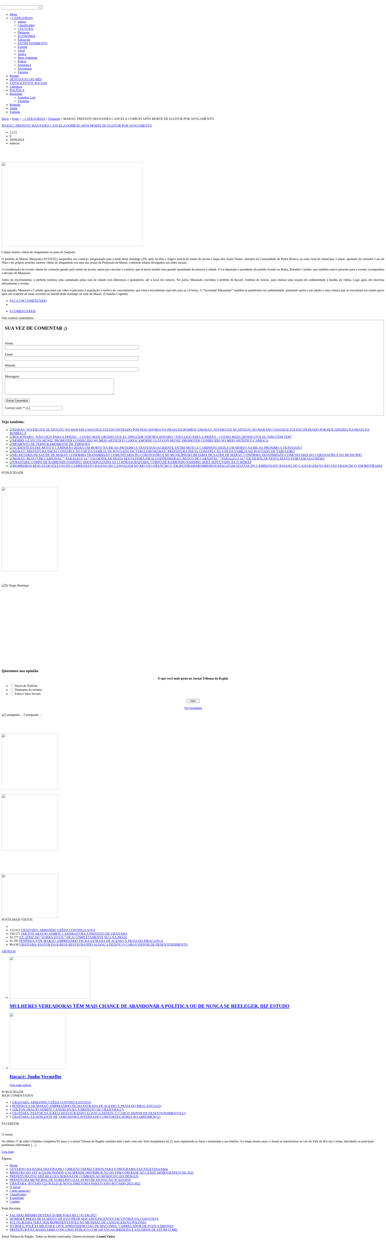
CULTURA (25, 29)
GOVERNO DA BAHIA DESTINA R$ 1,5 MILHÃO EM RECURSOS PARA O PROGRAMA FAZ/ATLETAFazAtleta (89, 1169)
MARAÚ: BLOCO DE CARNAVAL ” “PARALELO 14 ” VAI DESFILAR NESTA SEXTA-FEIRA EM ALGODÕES (246, 458)
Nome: (9, 343)
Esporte (22, 47)
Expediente (17, 1198)
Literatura (16, 86)
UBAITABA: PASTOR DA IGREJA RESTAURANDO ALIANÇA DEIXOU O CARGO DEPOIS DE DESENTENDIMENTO (103, 944)
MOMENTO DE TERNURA (70, 444)
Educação (24, 39)
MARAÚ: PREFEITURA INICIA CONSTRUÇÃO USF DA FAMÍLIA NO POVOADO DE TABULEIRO (224, 451)
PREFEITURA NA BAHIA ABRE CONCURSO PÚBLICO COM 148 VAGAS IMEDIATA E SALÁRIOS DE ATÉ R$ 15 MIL (94, 1229)
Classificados (26, 25)
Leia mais (8, 1151)
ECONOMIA (26, 36)
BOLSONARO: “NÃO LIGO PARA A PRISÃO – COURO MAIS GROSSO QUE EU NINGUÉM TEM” (222, 437)
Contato (15, 1201)
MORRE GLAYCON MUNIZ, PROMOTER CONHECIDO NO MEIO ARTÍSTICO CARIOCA (204, 440)
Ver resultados (193, 708)
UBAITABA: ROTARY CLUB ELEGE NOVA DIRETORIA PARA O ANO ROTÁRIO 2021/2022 (75, 1183)
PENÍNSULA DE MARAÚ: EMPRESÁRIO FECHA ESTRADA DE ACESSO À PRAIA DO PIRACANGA (91, 941)
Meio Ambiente (27, 57)
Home (13, 1165)
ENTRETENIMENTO (32, 43)
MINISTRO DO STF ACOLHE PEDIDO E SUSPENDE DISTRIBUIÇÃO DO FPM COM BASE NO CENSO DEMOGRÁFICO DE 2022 (102, 1172)
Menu (13, 14)
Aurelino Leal (26, 97)
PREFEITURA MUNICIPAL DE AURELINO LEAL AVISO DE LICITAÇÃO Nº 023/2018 (70, 1180)
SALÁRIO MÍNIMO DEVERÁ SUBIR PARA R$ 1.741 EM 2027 (53, 1215)
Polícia (22, 61)
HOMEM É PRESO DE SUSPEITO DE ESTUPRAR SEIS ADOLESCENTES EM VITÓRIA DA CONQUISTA (84, 1219)
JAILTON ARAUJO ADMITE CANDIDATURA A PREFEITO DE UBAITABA (74, 933)
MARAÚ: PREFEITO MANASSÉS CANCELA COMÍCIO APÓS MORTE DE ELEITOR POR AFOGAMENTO (77, 125)
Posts (15, 118)
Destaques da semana (28, 689)
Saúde (13, 108)
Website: (10, 365)
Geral (21, 50)
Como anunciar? (20, 1190)
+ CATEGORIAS (21, 18)
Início (5, 118)
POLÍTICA (17, 90)
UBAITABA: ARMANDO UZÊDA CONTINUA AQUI (58, 930)
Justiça (22, 54)
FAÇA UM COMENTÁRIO (28, 300)
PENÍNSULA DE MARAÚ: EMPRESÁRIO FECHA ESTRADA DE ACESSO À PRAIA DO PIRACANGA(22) (86, 1106)
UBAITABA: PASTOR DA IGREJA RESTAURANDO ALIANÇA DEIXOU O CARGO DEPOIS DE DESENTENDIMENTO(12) (99, 1113)
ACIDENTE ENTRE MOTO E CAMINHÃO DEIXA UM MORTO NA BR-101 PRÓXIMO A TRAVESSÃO (229, 447)
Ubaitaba (23, 101)
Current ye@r (15, 408)
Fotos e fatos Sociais (28, 693)
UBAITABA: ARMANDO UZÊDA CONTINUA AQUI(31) (51, 1102)
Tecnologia (25, 68)
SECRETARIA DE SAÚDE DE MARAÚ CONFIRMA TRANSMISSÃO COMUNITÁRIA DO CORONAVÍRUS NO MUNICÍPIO (274, 455)
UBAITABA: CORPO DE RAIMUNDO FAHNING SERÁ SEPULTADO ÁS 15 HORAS (191, 462)
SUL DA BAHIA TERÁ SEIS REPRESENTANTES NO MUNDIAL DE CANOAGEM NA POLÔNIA (78, 1222)
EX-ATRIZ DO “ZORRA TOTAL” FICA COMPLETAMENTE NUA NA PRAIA (73, 937)
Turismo (23, 72)
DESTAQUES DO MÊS (26, 79)
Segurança (24, 65)
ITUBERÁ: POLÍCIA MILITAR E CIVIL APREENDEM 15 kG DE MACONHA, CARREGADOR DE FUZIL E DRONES (91, 1226)
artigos (22, 21)
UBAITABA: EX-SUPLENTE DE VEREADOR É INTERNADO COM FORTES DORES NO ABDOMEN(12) (86, 1117)
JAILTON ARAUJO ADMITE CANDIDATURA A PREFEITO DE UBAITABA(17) (68, 1109)
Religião (15, 104)
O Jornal (15, 1187)
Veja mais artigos (20, 1085)
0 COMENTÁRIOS (23, 311)
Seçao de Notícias (26, 685)
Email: (9, 354)
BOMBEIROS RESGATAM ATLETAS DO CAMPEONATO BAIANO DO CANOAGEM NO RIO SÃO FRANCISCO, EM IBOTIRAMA (290, 465)
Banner (14, 76)
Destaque (24, 32)
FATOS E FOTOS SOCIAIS (28, 83)
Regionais (16, 94)
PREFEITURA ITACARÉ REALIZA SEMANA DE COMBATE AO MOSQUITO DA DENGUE (74, 1176)
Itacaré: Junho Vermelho (35, 1076)
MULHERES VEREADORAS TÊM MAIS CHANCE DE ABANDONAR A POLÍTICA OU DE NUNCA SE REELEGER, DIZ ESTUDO (150, 1006)
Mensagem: (12, 376)
